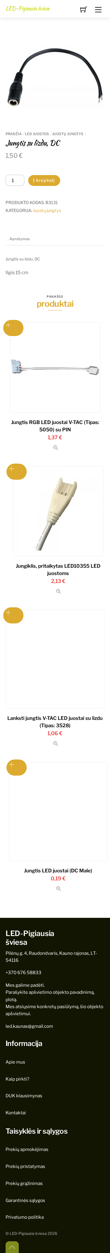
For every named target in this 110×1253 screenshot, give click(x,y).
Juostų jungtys (67, 134)
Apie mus (15, 1062)
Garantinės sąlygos (25, 1200)
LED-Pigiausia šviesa (28, 1233)
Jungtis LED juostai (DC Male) (58, 871)
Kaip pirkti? (17, 1079)
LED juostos (37, 134)
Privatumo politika (25, 1217)
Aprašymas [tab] (19, 239)
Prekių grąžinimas (24, 1183)
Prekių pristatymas (25, 1166)
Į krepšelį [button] (13, 328)
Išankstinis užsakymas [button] (16, 472)
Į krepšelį (44, 180)
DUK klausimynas (24, 1095)
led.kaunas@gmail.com (29, 1026)
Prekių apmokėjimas (27, 1149)
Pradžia (14, 134)
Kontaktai (16, 1112)
